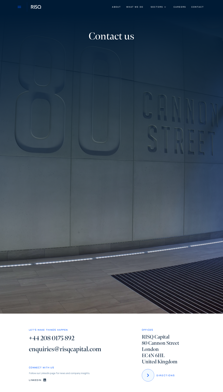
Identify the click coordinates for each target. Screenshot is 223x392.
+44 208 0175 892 (51, 338)
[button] (158, 7)
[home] (36, 7)
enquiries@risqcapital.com (65, 349)
